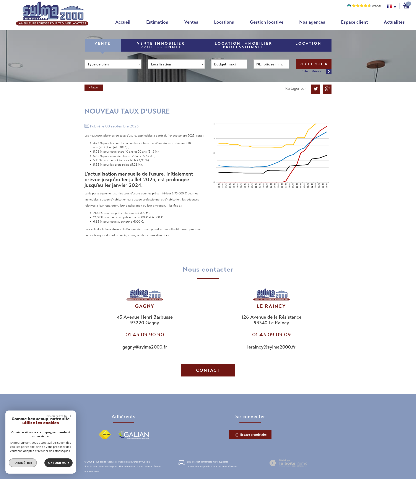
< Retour (94, 87)
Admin (148, 466)
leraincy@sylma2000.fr (271, 347)
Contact (208, 370)
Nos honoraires (127, 466)
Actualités (394, 22)
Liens (140, 466)
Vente (102, 43)
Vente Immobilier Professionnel (161, 45)
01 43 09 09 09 (271, 334)
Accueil (122, 22)
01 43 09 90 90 (144, 334)
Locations (224, 22)
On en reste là (56, 416)
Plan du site (90, 466)
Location (309, 43)
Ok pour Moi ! (58, 463)
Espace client (354, 22)
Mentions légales (108, 466)
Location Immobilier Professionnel (243, 45)
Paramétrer (23, 463)
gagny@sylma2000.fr (144, 347)
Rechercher (313, 64)
